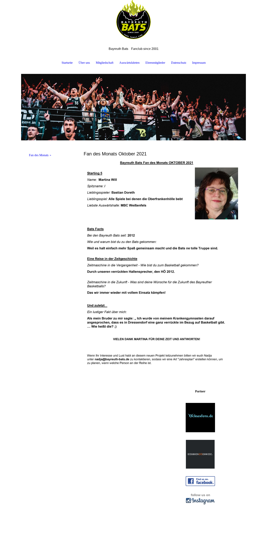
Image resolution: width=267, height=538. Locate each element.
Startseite (67, 62)
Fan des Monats (38, 155)
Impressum (199, 62)
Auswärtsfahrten (129, 62)
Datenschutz (178, 62)
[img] (133, 19)
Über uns (84, 62)
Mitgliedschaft (104, 62)
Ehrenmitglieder (155, 62)
